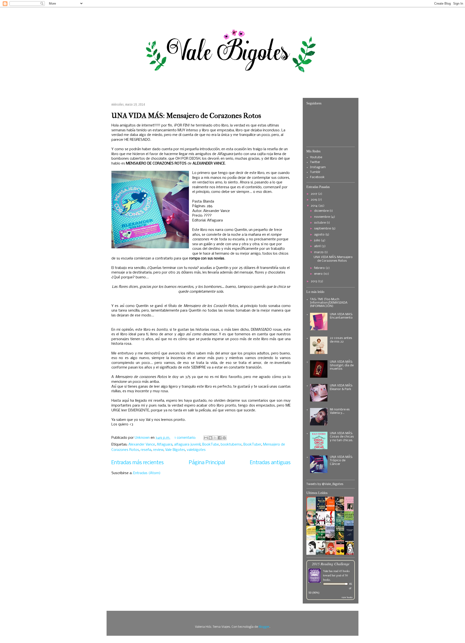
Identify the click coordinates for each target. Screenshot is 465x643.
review (158, 450)
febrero (320, 268)
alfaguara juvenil (187, 445)
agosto (319, 234)
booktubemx (231, 445)
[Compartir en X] (215, 437)
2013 (314, 281)
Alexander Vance (141, 445)
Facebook (317, 177)
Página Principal (207, 463)
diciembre (321, 210)
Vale (325, 571)
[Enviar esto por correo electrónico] (205, 437)
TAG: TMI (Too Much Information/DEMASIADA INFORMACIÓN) (329, 303)
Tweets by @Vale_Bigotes (324, 484)
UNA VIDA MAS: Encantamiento (341, 316)
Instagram (318, 167)
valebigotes (196, 450)
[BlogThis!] (210, 437)
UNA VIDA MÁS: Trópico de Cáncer (341, 460)
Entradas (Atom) (147, 473)
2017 (314, 194)
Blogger (264, 626)
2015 (314, 199)
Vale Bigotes (175, 450)
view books (347, 597)
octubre (320, 222)
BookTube (210, 445)
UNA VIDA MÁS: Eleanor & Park (341, 387)
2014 (314, 205)
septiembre (323, 228)
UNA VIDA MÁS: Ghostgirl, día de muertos (342, 365)
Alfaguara (164, 445)
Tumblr (315, 172)
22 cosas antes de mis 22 (341, 340)
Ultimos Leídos (316, 493)
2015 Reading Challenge (330, 563)
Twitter (315, 162)
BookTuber (252, 445)
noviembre (322, 217)
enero (318, 273)
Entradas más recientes (137, 463)
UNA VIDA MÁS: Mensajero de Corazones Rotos (186, 115)
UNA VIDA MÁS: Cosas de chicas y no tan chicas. (342, 437)
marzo (319, 252)
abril (317, 246)
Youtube (316, 157)
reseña (146, 450)
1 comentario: (186, 438)
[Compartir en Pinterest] (224, 437)
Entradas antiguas (270, 463)
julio (317, 240)
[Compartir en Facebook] (219, 437)
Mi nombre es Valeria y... (340, 411)
